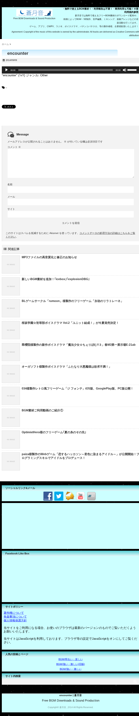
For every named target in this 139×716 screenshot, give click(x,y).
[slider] (132, 69)
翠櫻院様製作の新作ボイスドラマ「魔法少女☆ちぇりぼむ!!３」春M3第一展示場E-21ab (79, 344)
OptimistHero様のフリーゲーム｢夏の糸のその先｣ (54, 432)
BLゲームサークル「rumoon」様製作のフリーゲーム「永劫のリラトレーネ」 (72, 300)
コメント (14, 147)
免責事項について (15, 616)
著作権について (14, 612)
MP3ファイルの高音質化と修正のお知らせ (49, 257)
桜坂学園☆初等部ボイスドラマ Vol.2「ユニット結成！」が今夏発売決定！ (70, 322)
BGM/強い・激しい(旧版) (70, 664)
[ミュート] (124, 70)
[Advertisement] (29, 525)
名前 (9, 184)
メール (11, 196)
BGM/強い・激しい (70, 669)
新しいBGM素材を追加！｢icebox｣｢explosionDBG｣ (56, 279)
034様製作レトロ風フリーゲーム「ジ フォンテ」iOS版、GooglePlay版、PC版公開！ (77, 388)
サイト (11, 209)
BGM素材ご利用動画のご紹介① (42, 410)
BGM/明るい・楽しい (70, 659)
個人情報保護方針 (15, 620)
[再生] (6, 70)
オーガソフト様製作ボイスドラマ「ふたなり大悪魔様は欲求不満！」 (66, 366)
